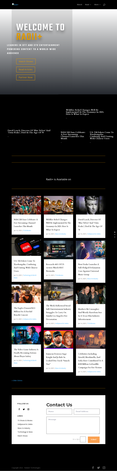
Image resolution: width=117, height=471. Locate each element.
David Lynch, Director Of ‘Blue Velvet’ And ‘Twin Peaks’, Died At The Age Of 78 (29, 131)
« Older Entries (17, 380)
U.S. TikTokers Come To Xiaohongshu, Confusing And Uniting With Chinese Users (102, 135)
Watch (79, 5)
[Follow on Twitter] (24, 409)
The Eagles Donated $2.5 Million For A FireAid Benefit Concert (24, 311)
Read (87, 5)
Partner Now (26, 77)
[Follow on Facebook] (19, 409)
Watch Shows (26, 61)
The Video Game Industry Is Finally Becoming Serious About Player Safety (26, 353)
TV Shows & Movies (25, 420)
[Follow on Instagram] (28, 409)
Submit (94, 440)
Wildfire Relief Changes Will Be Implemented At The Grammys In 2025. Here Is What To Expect (85, 112)
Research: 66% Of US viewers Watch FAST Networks (55, 268)
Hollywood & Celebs (29, 319)
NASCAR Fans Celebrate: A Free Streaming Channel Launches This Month (73, 135)
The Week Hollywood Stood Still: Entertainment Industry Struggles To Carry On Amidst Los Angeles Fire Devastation (58, 312)
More (96, 5)
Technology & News (25, 432)
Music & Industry (60, 234)
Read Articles (26, 69)
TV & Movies (27, 230)
